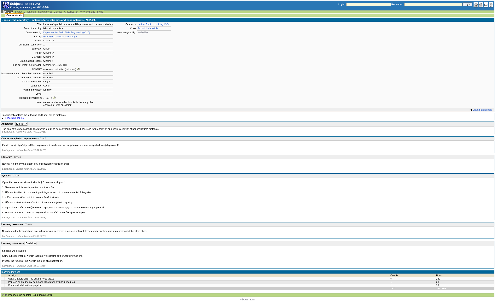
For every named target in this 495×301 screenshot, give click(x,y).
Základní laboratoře (148, 28)
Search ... (20, 11)
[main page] (475, 5)
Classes (58, 11)
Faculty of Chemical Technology (60, 36)
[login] (480, 5)
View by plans (87, 11)
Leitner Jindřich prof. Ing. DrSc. (154, 24)
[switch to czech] (485, 5)
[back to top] (2, 295)
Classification (71, 11)
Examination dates (482, 110)
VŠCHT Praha (247, 299)
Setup (100, 11)
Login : (342, 4)
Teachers (31, 11)
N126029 (143, 32)
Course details (14, 15)
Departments (45, 11)
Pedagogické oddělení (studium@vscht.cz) (30, 295)
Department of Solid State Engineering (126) (66, 32)
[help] (490, 5)
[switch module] (8, 11)
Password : (397, 4)
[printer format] (11, 11)
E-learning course (14, 118)
